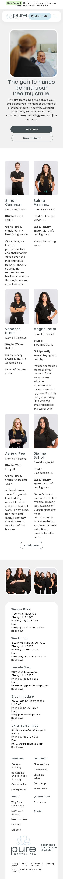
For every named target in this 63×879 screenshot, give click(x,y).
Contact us (40, 802)
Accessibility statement (37, 865)
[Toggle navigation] (55, 16)
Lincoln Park (40, 769)
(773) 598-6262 (29, 679)
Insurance (16, 824)
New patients (32, 138)
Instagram (38, 817)
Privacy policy (14, 865)
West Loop (40, 783)
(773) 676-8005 (29, 737)
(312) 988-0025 (29, 650)
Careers (16, 830)
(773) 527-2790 (29, 620)
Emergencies (18, 790)
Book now (17, 631)
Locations (31, 129)
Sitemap (50, 864)
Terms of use (25, 865)
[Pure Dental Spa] (23, 845)
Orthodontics (18, 784)
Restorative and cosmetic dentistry (19, 776)
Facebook (35, 817)
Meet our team (19, 819)
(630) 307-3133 (29, 708)
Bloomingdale (41, 764)
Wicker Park (40, 788)
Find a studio (39, 16)
